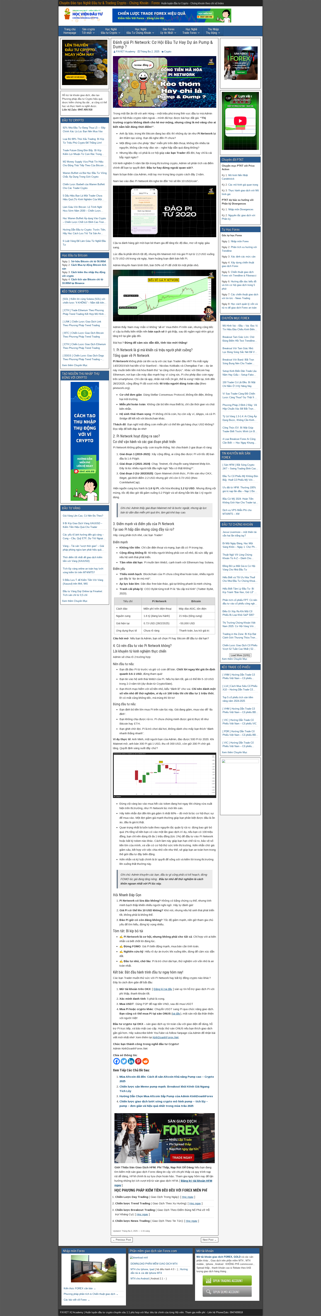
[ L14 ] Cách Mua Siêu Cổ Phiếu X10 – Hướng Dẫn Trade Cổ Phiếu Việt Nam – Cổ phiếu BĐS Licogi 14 (240, 688)
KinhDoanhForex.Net (166, 1037)
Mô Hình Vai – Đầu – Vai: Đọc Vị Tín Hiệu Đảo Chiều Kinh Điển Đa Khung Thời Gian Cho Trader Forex (240, 327)
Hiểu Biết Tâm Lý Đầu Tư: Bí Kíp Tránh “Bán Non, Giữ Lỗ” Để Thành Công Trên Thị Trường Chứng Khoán (240, 590)
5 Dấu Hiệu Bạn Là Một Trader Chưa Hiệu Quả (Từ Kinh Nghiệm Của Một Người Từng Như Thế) (82, 197)
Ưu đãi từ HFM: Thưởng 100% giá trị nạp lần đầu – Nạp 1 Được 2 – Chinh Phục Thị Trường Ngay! (240, 489)
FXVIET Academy (125, 51)
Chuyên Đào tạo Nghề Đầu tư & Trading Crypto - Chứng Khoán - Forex (109, 3)
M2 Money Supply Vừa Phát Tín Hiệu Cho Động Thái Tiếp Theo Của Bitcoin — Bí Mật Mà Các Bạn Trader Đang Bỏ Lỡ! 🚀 (85, 163)
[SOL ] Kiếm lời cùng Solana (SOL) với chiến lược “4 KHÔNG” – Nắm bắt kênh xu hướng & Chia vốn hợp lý (84, 301)
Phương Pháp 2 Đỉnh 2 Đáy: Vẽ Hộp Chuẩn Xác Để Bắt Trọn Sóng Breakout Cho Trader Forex (240, 407)
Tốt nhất (88, 31)
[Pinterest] (138, 1061)
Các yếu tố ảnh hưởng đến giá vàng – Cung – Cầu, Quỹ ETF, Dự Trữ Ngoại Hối (83, 536)
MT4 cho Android (140, 1278)
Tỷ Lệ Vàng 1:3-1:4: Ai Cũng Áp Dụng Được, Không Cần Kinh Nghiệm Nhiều (240, 418)
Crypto (167, 51)
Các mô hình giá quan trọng (243, 184)
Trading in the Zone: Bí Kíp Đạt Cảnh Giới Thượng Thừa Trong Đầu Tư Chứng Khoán (239, 636)
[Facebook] (116, 1061)
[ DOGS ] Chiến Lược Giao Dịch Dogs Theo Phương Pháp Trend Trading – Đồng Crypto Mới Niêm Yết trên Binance (84, 357)
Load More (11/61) (240, 655)
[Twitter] (124, 1061)
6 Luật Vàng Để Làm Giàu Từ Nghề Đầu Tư (84, 243)
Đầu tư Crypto (109, 31)
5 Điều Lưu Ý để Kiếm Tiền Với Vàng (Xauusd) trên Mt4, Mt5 (83, 582)
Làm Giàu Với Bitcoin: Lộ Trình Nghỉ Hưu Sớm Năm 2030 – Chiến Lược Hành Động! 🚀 (82, 209)
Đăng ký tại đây (163, 989)
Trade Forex (189, 31)
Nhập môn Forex (240, 241)
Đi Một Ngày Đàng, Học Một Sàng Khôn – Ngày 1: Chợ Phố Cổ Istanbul (239, 545)
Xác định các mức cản (243, 256)
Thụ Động (212, 31)
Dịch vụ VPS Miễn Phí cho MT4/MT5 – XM (237, 512)
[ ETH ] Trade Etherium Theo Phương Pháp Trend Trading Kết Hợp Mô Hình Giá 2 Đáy (83, 312)
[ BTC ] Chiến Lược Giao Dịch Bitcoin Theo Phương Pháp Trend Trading (83, 335)
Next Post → (210, 1239)
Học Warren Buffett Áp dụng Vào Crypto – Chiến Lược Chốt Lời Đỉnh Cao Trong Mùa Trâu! (84, 220)
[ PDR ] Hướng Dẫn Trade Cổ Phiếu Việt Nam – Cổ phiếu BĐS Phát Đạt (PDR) (240, 733)
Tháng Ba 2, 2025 (149, 51)
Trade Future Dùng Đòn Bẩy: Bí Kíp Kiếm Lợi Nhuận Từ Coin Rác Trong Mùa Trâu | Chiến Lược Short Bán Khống (82, 152)
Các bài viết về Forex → (77, 1299)
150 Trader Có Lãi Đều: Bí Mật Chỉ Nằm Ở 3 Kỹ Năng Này (239, 384)
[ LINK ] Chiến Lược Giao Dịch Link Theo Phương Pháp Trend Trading (82, 323)
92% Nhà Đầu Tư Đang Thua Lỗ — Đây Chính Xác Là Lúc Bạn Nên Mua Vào (84, 129)
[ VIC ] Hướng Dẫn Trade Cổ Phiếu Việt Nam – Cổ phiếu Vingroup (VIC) (238, 744)
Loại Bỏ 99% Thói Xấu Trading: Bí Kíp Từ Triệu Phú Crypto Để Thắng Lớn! (83, 141)
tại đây (176, 1013)
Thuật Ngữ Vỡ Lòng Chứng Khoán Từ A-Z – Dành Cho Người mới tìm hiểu (237, 556)
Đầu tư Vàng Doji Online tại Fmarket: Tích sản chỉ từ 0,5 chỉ (83, 593)
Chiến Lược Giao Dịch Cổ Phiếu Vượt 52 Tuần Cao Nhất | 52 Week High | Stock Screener (240, 647)
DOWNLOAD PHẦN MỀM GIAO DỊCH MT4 (154, 1263)
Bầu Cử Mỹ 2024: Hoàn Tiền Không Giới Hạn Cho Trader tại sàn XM (239, 500)
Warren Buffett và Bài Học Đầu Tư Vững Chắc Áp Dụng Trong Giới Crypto (85, 175)
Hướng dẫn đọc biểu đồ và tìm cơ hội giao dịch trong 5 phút (239, 285)
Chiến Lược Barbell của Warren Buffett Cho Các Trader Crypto (84, 186)
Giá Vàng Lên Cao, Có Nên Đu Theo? (83, 515)
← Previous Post (122, 1239)
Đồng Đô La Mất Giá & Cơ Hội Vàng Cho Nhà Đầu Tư (239, 568)
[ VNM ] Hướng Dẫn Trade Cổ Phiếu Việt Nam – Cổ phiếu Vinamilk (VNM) (239, 676)
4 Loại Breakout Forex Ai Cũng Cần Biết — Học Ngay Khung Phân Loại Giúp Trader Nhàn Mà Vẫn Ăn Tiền (240, 441)
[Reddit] (145, 1061)
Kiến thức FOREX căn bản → (80, 1288)
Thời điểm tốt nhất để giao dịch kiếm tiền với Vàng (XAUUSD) (82, 559)
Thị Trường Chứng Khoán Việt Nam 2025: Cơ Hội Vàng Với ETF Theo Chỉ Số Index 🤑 (239, 624)
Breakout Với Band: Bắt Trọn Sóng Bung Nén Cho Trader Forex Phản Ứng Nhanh (238, 361)
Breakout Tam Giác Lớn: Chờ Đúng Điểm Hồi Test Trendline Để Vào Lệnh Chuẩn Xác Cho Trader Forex (239, 339)
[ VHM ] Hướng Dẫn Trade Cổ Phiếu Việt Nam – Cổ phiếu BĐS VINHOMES (240, 710)
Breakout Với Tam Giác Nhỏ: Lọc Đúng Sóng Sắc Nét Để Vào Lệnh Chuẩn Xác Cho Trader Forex (240, 350)
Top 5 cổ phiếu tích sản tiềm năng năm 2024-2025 (238, 699)
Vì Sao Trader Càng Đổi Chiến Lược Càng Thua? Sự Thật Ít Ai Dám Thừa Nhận (240, 395)
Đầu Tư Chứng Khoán (139, 31)
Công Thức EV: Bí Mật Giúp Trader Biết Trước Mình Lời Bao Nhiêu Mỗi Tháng (240, 429)
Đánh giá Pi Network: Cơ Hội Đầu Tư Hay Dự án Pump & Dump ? (163, 44)
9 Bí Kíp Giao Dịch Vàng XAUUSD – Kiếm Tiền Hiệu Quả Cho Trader (82, 525)
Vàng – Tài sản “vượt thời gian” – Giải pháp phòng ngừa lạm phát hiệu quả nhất (83, 548)
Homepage (69, 31)
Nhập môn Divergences (240, 209)
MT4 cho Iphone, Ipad (142, 1269)
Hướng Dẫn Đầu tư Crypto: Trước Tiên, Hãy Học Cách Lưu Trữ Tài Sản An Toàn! (84, 231)
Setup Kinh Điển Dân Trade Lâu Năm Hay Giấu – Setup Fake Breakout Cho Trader (240, 373)
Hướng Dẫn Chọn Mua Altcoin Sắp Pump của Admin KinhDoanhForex (166, 1096)
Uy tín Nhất (167, 31)
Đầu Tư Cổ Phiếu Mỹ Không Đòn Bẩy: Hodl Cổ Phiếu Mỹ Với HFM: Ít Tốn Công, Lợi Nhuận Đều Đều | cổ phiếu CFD (240, 478)
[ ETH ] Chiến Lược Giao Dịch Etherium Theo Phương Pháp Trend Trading (84, 346)
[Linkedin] (131, 1061)
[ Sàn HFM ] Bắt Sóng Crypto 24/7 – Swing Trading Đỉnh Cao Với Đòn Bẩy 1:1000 (239, 466)
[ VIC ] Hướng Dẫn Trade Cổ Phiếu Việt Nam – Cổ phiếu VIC (240, 722)
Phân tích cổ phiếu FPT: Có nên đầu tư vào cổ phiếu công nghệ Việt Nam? (240, 602)
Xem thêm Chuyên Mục (74, 365)
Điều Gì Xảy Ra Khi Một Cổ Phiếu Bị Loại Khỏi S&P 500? (238, 613)
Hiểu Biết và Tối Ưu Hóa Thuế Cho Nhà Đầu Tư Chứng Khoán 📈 (239, 579)
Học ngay (188, 1196)
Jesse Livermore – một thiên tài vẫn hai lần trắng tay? (240, 534)
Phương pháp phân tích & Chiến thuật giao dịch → (91, 1294)
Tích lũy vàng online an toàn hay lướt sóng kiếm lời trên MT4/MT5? (83, 570)
